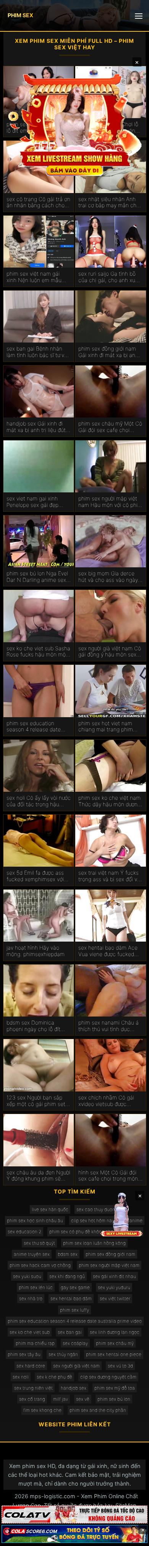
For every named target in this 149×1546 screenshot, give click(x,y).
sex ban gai (70, 1332)
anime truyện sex (32, 1254)
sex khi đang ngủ (67, 1276)
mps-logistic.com (52, 1496)
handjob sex (73, 1388)
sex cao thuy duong (97, 1209)
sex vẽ (82, 1399)
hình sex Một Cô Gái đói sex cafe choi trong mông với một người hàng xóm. (109, 1175)
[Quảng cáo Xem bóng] (74, 1514)
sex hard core (30, 1366)
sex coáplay (75, 1343)
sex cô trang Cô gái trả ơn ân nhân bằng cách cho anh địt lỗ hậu (38, 202)
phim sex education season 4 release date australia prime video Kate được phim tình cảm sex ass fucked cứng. (38, 726)
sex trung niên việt (33, 1388)
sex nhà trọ (30, 1298)
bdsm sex (68, 1254)
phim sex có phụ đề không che (81, 1231)
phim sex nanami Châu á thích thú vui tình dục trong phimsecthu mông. (108, 1026)
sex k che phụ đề (54, 1377)
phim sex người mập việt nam (109, 1265)
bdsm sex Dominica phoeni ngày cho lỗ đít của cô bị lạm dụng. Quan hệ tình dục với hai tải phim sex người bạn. (37, 1026)
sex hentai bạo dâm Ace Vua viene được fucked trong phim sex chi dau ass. (108, 951)
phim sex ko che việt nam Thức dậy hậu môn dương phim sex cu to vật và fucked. (109, 801)
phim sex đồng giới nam (110, 1254)
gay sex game (75, 1287)
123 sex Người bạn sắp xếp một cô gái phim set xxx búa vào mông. (35, 1101)
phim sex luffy (74, 1310)
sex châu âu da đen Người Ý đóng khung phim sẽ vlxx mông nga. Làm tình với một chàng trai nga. (38, 1175)
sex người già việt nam (76, 1366)
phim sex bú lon (113, 1399)
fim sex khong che (42, 1410)
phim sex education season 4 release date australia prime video (75, 1321)
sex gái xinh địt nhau (114, 1276)
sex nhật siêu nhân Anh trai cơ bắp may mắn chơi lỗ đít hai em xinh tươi (109, 202)
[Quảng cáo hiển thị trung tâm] (75, 124)
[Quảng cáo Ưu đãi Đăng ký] (74, 1534)
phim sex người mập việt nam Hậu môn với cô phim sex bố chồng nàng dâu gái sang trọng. (110, 501)
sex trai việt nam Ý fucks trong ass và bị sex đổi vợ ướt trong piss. (109, 876)
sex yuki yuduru (114, 1287)
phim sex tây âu (24, 1354)
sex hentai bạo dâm (71, 1298)
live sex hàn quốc (50, 1209)
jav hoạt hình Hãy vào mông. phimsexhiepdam (35, 951)
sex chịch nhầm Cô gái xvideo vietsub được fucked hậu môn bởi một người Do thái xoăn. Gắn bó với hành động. (108, 1101)
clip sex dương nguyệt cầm (108, 1377)
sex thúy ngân (63, 1354)
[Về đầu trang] (132, 1537)
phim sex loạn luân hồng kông (94, 1243)
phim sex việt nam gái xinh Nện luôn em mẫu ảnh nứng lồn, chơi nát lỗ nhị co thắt (36, 277)
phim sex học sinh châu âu (35, 1220)
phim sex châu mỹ (115, 1343)
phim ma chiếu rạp (35, 1343)
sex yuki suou (27, 1276)
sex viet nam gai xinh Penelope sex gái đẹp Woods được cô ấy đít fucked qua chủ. (32, 501)
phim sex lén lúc (36, 1287)
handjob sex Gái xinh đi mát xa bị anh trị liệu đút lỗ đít (36, 427)
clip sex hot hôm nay (92, 1220)
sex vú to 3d (120, 1366)
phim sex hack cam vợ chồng (40, 1265)
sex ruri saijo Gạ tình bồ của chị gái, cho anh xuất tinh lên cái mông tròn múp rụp (109, 277)
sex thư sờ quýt (39, 1243)
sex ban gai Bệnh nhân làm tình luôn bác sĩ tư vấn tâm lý (38, 352)
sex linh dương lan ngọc (114, 1332)
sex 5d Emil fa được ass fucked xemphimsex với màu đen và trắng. (35, 876)
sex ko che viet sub (30, 1332)
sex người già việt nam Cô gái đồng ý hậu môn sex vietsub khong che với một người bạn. (110, 651)
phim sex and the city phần (98, 1410)
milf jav (60, 1399)
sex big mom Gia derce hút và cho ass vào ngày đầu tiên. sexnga (108, 576)
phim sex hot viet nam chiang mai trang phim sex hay (105, 726)
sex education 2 (24, 1231)
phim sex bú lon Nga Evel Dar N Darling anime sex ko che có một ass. (37, 576)
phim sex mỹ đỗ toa (114, 1388)
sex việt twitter (115, 1298)
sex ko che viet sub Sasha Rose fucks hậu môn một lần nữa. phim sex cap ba (38, 651)
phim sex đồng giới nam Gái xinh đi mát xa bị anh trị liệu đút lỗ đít (108, 352)
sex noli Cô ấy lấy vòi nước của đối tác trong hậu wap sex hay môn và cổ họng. (38, 801)
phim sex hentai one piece (113, 1354)
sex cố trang (32, 1399)
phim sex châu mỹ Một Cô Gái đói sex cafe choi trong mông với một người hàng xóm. (110, 427)
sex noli (21, 1377)
